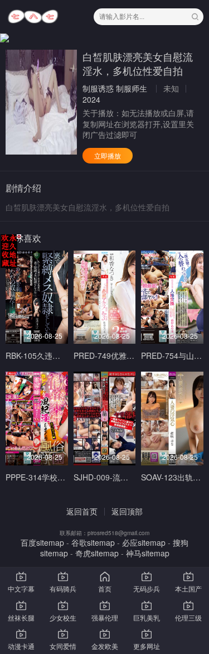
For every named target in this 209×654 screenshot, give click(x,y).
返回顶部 (127, 511)
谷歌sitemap (93, 542)
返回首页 (82, 511)
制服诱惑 (98, 88)
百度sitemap (42, 542)
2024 (91, 99)
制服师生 (131, 88)
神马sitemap (147, 553)
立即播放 (107, 155)
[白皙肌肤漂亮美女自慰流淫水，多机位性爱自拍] (41, 102)
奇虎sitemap (97, 553)
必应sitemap (144, 542)
